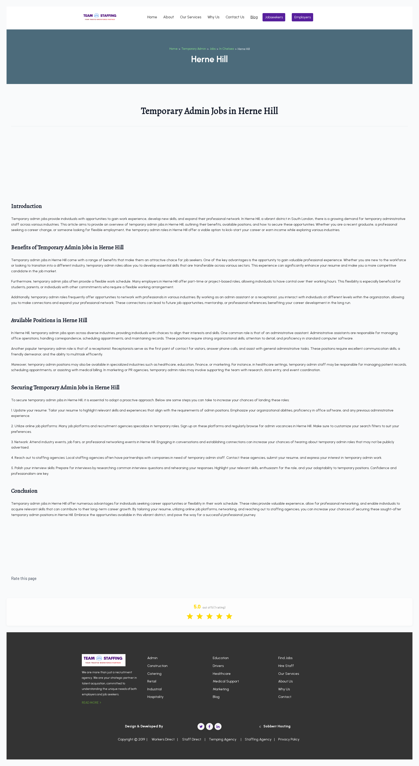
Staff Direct (191, 739)
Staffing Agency (258, 739)
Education (221, 658)
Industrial (154, 689)
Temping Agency (222, 739)
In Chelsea (226, 49)
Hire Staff (286, 666)
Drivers (218, 666)
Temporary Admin (193, 49)
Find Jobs (285, 658)
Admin (152, 658)
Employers (302, 17)
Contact (284, 697)
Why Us (214, 17)
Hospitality (155, 697)
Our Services (190, 17)
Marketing (221, 689)
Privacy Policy (288, 739)
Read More (90, 702)
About (168, 17)
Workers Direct (162, 739)
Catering (154, 674)
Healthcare (222, 674)
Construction (157, 666)
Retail (151, 681)
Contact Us (235, 17)
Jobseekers (274, 17)
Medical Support (226, 681)
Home (152, 17)
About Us (285, 681)
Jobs (213, 49)
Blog (254, 17)
